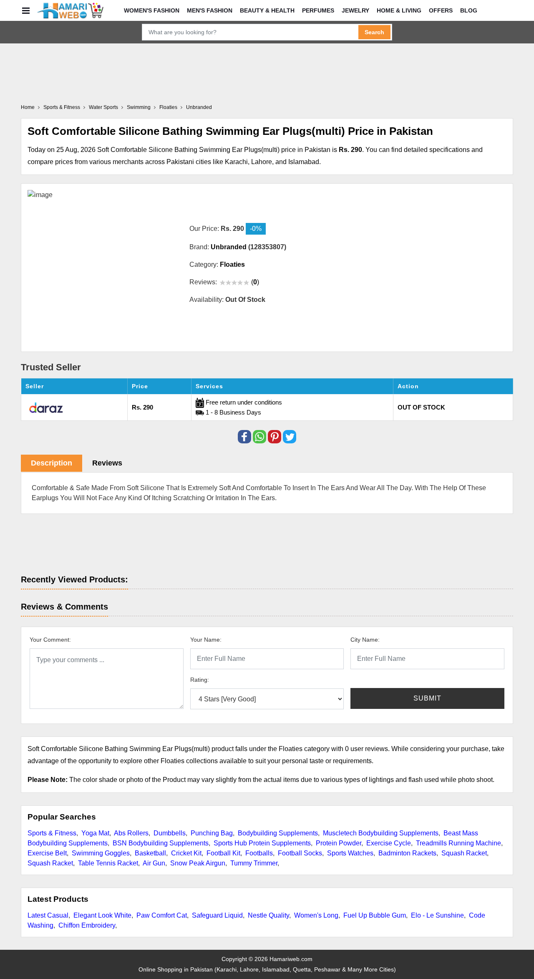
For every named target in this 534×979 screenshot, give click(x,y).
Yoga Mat (95, 833)
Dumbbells (170, 833)
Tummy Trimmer (253, 863)
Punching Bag (212, 833)
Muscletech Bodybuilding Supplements (380, 833)
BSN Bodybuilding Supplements (161, 843)
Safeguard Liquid (217, 915)
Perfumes (318, 10)
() (255, 282)
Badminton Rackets (407, 853)
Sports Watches (350, 853)
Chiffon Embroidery (86, 925)
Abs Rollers (131, 833)
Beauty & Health (267, 10)
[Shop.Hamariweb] (70, 10)
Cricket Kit (186, 853)
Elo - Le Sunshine (437, 915)
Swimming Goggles (101, 853)
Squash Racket (464, 853)
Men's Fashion (209, 10)
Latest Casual (48, 915)
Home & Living (399, 10)
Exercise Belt (47, 853)
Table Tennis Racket (108, 863)
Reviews (107, 463)
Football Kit (223, 853)
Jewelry (355, 10)
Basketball (150, 853)
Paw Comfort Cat (161, 915)
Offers (441, 10)
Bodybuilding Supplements (278, 833)
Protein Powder (338, 843)
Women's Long (316, 915)
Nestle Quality (268, 915)
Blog (468, 10)
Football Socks (300, 853)
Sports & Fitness (52, 833)
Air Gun (154, 863)
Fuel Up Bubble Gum (374, 915)
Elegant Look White (102, 915)
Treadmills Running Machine (458, 843)
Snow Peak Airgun (197, 863)
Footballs (259, 853)
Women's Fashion (151, 10)
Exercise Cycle (388, 843)
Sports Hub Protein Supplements (262, 843)
